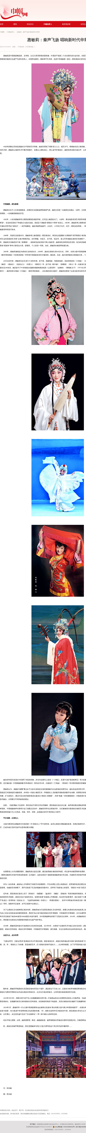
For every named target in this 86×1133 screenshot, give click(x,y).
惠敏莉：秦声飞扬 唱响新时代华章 (28, 32)
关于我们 (33, 1124)
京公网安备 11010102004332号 (65, 1127)
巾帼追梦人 (10, 32)
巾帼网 (2, 32)
